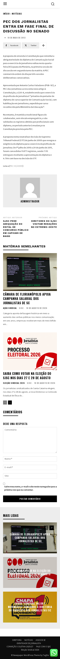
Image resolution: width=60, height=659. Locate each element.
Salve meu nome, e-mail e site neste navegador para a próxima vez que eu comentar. (30, 488)
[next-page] (10, 402)
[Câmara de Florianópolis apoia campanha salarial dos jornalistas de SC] (30, 272)
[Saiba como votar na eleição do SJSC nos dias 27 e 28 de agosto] (30, 351)
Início (6, 13)
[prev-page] (5, 402)
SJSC (21, 308)
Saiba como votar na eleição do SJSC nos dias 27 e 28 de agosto (27, 375)
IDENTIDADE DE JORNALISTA (29, 643)
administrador (30, 201)
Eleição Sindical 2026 (14, 383)
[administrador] (30, 188)
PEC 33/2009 (16, 166)
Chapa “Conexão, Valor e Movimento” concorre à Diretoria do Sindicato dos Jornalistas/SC (30, 607)
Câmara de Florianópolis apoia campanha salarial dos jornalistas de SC (27, 298)
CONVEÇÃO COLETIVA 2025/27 (20, 646)
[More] (43, 45)
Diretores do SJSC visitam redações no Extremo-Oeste (44, 224)
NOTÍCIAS (17, 13)
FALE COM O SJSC (43, 646)
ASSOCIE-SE (40, 640)
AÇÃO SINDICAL (10, 308)
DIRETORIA (17, 640)
